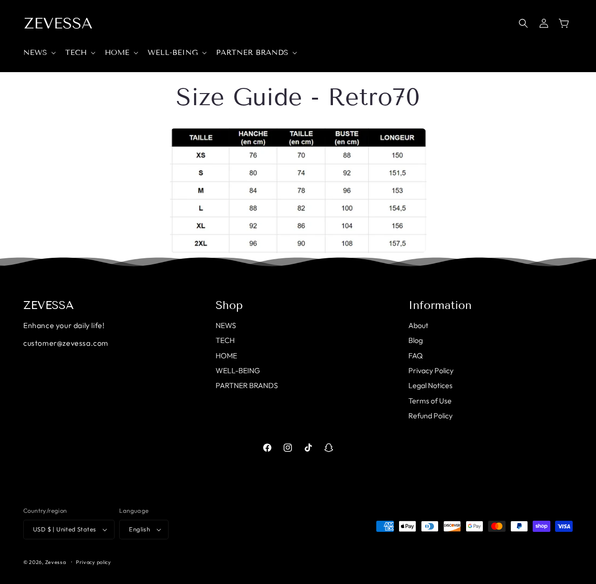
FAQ (415, 355)
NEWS (226, 325)
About (418, 325)
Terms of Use (430, 400)
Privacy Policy (431, 370)
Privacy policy (93, 562)
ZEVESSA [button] (48, 305)
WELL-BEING (238, 370)
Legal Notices (430, 385)
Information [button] (440, 305)
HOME (226, 355)
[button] (39, 52)
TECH (225, 340)
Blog (415, 340)
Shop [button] (229, 305)
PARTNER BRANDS (247, 385)
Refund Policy (430, 415)
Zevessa (55, 562)
